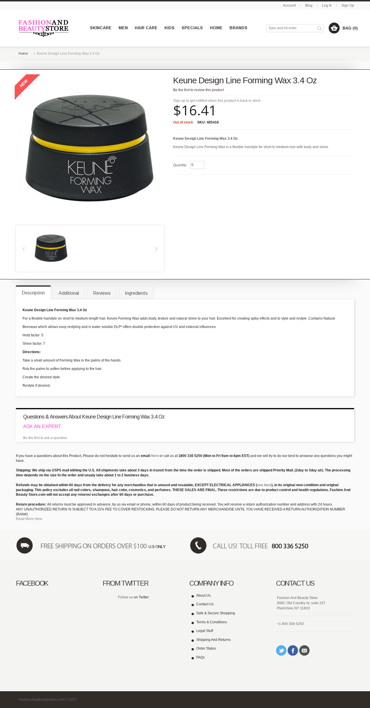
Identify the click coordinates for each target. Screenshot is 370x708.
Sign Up (347, 5)
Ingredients (136, 293)
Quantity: (180, 165)
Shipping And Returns (213, 640)
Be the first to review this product (198, 90)
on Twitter (141, 597)
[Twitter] (281, 650)
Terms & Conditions (211, 622)
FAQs (200, 657)
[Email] (304, 650)
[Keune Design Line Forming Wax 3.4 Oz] (51, 248)
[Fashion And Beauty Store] (44, 28)
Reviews (102, 293)
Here (155, 456)
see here (264, 485)
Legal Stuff (204, 631)
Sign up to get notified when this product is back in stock (216, 101)
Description (33, 292)
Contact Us (205, 604)
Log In (327, 5)
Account (289, 5)
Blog (308, 5)
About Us (203, 595)
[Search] (320, 28)
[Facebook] (293, 650)
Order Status (206, 648)
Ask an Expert (42, 426)
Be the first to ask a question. (45, 438)
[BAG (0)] (334, 28)
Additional (69, 293)
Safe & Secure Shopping (215, 613)
